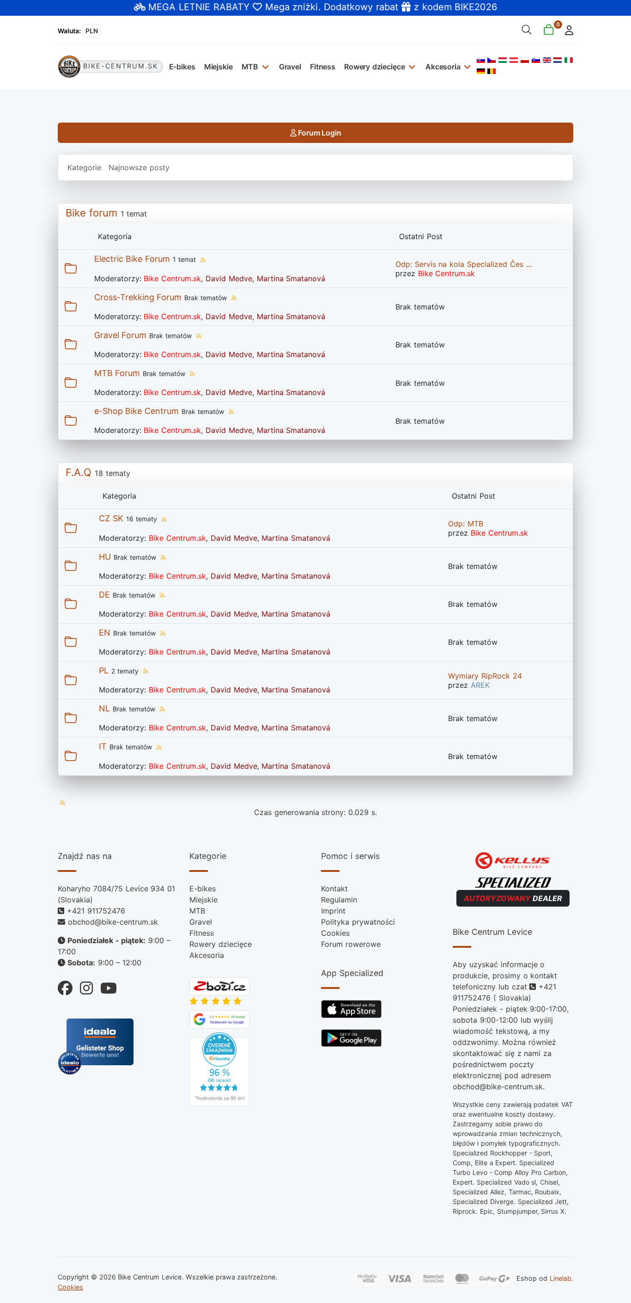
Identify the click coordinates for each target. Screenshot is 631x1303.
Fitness (322, 66)
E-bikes (182, 66)
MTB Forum (117, 373)
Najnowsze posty (139, 167)
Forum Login (318, 132)
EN (104, 632)
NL (104, 708)
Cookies (335, 933)
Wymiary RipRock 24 (485, 675)
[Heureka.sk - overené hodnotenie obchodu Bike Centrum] (219, 1068)
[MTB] (264, 66)
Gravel (290, 66)
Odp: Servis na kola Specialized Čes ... (463, 264)
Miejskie (218, 66)
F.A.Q (78, 472)
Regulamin (339, 899)
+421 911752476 (96, 910)
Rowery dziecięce (374, 66)
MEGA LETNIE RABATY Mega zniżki (233, 6)
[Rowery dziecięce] (410, 66)
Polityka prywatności (358, 921)
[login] (566, 29)
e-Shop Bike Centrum (136, 411)
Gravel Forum (120, 335)
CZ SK (111, 518)
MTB (250, 66)
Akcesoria (443, 66)
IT (103, 746)
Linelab (560, 1278)
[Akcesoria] (466, 66)
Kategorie (84, 167)
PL (104, 670)
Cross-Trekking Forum (138, 297)
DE (104, 594)
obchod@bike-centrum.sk (113, 921)
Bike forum (91, 213)
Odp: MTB (465, 523)
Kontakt (334, 888)
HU (105, 557)
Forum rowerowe (351, 944)
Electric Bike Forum (132, 259)
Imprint (333, 910)
